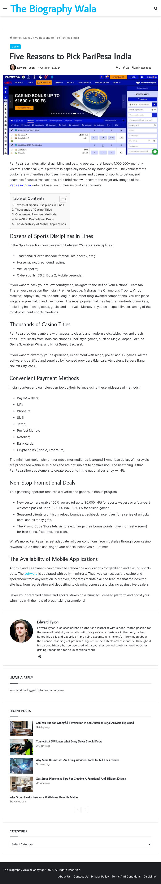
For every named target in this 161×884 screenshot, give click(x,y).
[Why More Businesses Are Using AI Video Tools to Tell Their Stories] (21, 766)
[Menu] (5, 9)
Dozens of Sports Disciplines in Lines (39, 205)
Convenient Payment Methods (35, 214)
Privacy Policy (100, 876)
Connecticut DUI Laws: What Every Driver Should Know (69, 741)
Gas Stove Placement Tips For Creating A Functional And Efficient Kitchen (81, 778)
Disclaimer (150, 876)
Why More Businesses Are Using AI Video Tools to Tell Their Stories (77, 760)
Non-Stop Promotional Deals (34, 219)
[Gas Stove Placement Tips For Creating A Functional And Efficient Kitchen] (21, 784)
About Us (64, 876)
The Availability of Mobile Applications (40, 224)
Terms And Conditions (126, 876)
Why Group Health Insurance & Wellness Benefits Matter (44, 797)
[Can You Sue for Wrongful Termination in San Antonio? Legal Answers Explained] (21, 728)
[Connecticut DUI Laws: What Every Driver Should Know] (21, 747)
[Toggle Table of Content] (61, 199)
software (31, 574)
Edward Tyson (26, 67)
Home (16, 37)
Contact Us (81, 876)
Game (27, 37)
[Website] (39, 656)
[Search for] (156, 9)
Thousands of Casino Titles (33, 209)
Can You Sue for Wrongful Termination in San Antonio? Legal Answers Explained (85, 723)
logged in (33, 690)
